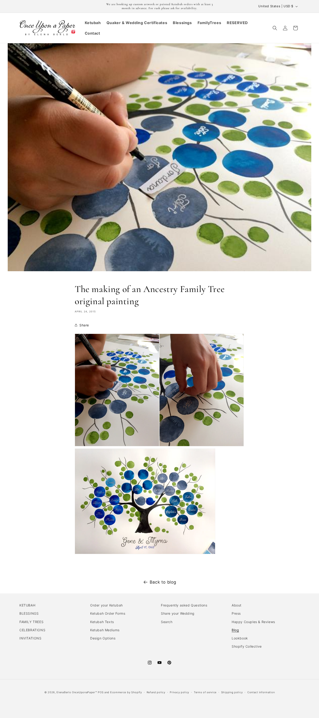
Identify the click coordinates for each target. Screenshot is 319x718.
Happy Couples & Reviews (253, 622)
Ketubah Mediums (105, 630)
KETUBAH (27, 605)
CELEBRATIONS (32, 630)
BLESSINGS (29, 614)
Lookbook (240, 638)
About (236, 605)
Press (236, 614)
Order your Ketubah (106, 605)
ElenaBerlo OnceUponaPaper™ (77, 692)
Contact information (261, 692)
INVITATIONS (30, 638)
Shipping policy (232, 692)
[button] (275, 28)
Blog (235, 630)
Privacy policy (179, 692)
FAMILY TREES (31, 622)
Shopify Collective (247, 646)
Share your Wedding (178, 614)
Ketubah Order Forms (107, 614)
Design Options (102, 638)
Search (167, 622)
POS (100, 692)
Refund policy (156, 692)
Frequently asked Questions (184, 605)
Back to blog (163, 582)
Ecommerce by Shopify (126, 692)
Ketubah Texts (102, 622)
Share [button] (84, 325)
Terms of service (205, 692)
